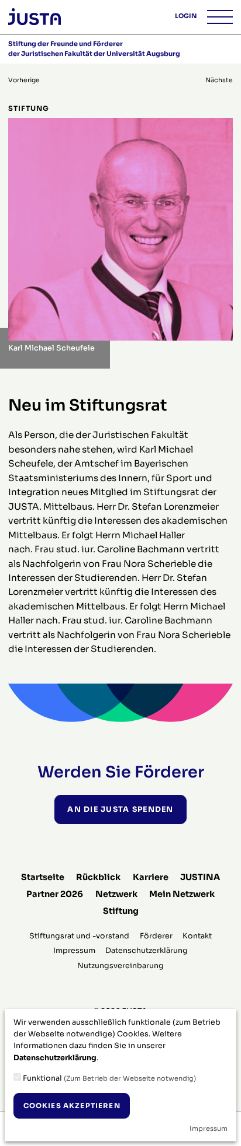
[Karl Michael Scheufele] (120, 228)
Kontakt (197, 936)
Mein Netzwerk (182, 894)
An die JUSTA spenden (120, 809)
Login (186, 16)
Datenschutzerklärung (146, 950)
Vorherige (24, 80)
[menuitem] (42, 877)
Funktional (108, 1078)
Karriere (150, 877)
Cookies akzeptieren (71, 1106)
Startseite (42, 877)
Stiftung (121, 911)
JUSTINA (200, 877)
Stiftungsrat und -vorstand (79, 936)
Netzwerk (116, 894)
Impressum (74, 950)
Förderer (156, 936)
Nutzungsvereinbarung (120, 965)
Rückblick (98, 877)
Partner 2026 (54, 894)
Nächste (219, 80)
